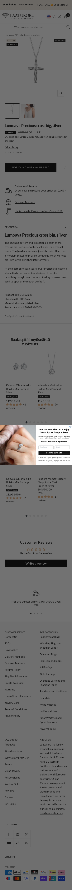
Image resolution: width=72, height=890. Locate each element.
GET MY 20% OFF (54, 453)
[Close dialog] (70, 427)
